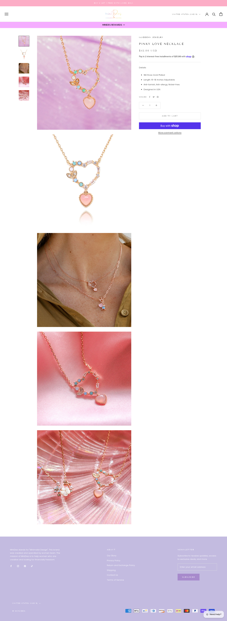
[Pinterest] (158, 97)
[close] (54, 603)
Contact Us (112, 575)
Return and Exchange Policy (121, 565)
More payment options (169, 132)
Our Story (111, 555)
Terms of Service (115, 579)
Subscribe (188, 577)
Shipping (111, 570)
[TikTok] (32, 566)
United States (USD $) (185, 14)
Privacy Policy (113, 560)
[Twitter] (154, 97)
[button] (113, 25)
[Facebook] (150, 97)
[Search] (214, 14)
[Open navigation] (6, 14)
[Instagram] (18, 566)
